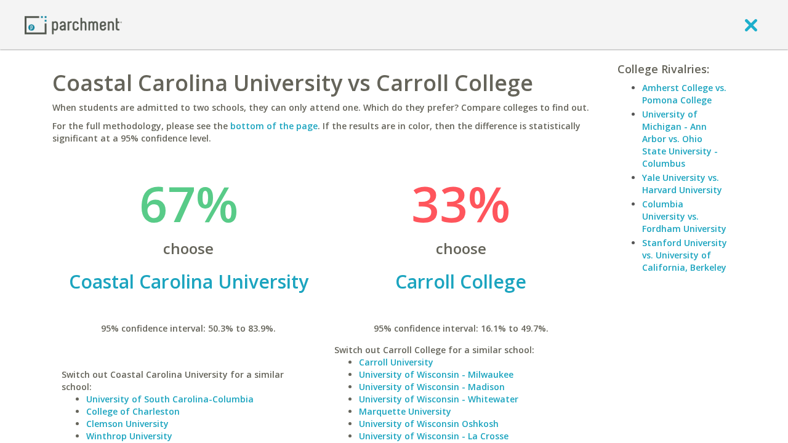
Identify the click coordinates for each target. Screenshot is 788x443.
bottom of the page (274, 126)
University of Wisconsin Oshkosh (429, 423)
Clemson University (127, 423)
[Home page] (73, 24)
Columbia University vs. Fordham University (684, 216)
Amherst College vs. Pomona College (684, 94)
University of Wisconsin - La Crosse (434, 436)
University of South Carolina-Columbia (170, 399)
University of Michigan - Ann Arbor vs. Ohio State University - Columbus (680, 138)
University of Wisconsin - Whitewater (438, 399)
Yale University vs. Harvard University (682, 184)
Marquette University (405, 411)
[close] (751, 24)
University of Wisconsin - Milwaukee (436, 374)
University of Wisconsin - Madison (432, 387)
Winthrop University (129, 436)
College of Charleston (133, 411)
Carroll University (396, 362)
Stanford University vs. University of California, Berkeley (684, 255)
